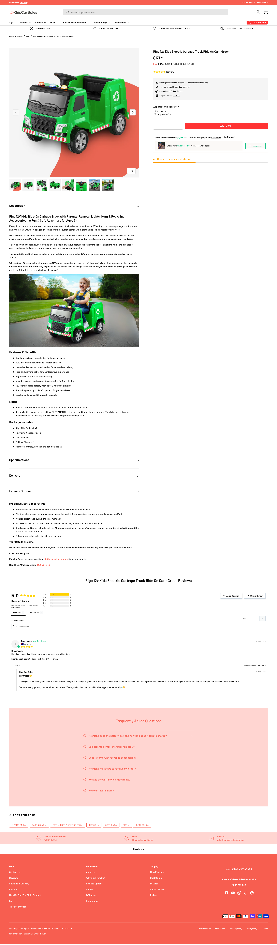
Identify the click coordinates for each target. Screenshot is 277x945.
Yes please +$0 (163, 114)
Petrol (53, 22)
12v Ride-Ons (19, 825)
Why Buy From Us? (95, 877)
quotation (176, 95)
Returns (13, 889)
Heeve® (43, 934)
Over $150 (111, 825)
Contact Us (248, 2)
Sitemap (265, 929)
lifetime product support (56, 559)
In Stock (94, 825)
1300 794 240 (43, 564)
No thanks (161, 110)
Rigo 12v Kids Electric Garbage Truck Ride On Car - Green (53, 36)
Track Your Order (17, 906)
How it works (216, 138)
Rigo (27, 36)
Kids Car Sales (38, 929)
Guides (89, 889)
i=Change (91, 895)
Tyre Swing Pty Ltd (22, 929)
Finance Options (94, 883)
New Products (157, 872)
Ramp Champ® (24, 934)
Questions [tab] (34, 612)
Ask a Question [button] (232, 596)
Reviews (13, 877)
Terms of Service (204, 929)
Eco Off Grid (35, 934)
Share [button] (17, 665)
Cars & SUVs (39, 825)
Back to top (138, 849)
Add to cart (226, 126)
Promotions (121, 22)
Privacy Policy (252, 929)
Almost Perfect (157, 889)
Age (11, 22)
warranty (186, 87)
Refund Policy (220, 929)
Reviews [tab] (16, 612)
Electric (39, 22)
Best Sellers (262, 2)
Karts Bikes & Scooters (74, 22)
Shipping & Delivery (19, 883)
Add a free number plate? (166, 106)
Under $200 (142, 825)
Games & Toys (100, 22)
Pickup (153, 895)
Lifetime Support (176, 91)
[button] (266, 12)
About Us (90, 872)
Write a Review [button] (256, 596)
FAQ (11, 900)
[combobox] (145, 12)
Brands (24, 22)
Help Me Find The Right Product (25, 895)
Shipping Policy (236, 929)
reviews (23, 2)
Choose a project (255, 146)
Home (11, 36)
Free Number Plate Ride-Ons (68, 825)
